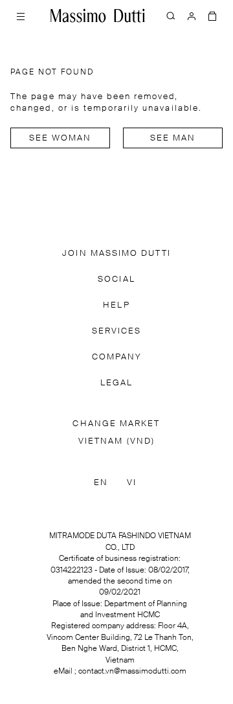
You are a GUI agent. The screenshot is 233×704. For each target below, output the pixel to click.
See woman (60, 138)
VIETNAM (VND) (116, 441)
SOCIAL (116, 279)
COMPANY (117, 357)
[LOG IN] (191, 15)
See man (173, 138)
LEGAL (116, 383)
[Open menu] (20, 15)
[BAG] (212, 15)
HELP (116, 305)
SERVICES (117, 331)
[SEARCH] (171, 15)
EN (101, 483)
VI (132, 483)
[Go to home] (97, 15)
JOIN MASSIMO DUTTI (116, 253)
